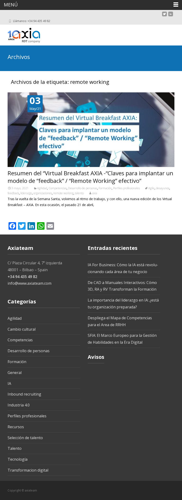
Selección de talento (25, 437)
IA (9, 383)
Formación (105, 188)
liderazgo (26, 193)
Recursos (16, 426)
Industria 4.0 (19, 405)
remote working (63, 193)
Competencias (58, 188)
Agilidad (42, 188)
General (15, 372)
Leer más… (17, 213)
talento (79, 193)
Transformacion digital (28, 470)
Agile (151, 188)
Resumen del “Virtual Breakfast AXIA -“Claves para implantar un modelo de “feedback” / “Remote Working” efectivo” (90, 177)
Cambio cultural (22, 329)
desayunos (162, 188)
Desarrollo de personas (82, 188)
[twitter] (164, 16)
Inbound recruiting (24, 394)
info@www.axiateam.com (29, 283)
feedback (13, 193)
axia (94, 193)
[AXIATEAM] (20, 34)
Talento (15, 448)
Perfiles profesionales (126, 188)
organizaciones (42, 193)
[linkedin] (170, 16)
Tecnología (17, 459)
